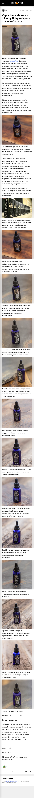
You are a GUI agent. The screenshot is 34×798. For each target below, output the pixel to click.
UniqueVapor (14, 61)
